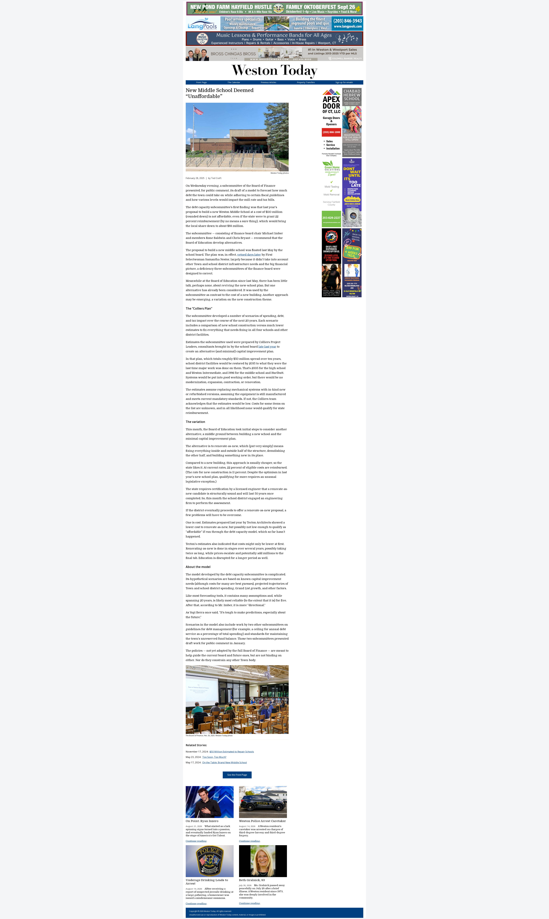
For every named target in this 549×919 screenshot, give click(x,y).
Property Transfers (306, 82)
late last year (267, 346)
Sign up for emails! (344, 82)
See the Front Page (237, 775)
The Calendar (233, 82)
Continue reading (196, 841)
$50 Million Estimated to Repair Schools (232, 751)
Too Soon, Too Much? (214, 757)
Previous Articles (268, 82)
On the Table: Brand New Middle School (224, 762)
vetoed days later (249, 254)
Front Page (201, 82)
